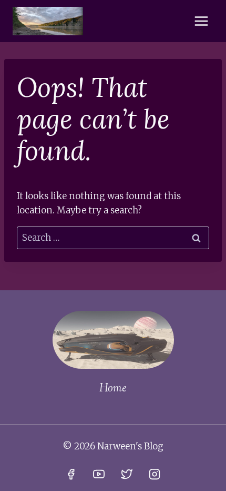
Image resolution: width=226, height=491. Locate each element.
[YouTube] (98, 474)
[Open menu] (201, 21)
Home (113, 388)
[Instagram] (154, 474)
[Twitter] (126, 474)
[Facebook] (71, 474)
